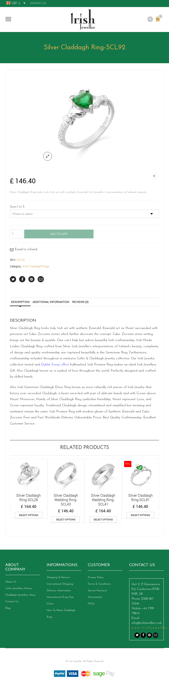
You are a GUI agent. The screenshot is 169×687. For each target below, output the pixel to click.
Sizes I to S (17, 207)
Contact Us (38, 3)
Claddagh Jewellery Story (20, 594)
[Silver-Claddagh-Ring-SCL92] (84, 119)
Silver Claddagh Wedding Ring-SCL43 (66, 499)
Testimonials (95, 597)
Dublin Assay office (55, 364)
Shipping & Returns (58, 577)
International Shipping (60, 584)
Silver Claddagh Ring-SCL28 (28, 497)
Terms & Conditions (99, 584)
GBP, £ (15, 3)
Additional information (51, 302)
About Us (10, 581)
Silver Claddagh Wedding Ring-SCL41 (103, 499)
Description (20, 302)
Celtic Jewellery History (18, 588)
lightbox (47, 156)
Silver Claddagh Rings (35, 266)
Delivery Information (59, 590)
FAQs (91, 603)
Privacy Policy (96, 577)
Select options (28, 515)
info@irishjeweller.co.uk (147, 623)
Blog (8, 608)
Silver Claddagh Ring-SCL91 (140, 497)
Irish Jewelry (136, 387)
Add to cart (59, 234)
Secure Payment (97, 590)
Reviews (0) (80, 302)
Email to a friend (26, 249)
